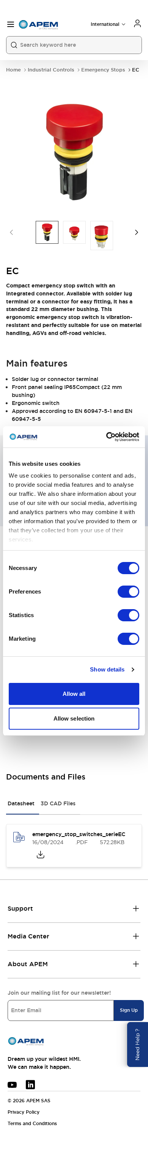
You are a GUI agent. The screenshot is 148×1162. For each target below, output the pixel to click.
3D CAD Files (58, 803)
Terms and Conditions (32, 1124)
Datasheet (21, 803)
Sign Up (129, 1010)
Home (13, 70)
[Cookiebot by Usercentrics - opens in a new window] (106, 437)
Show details (107, 669)
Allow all (74, 694)
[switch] (128, 592)
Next (136, 232)
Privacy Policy (23, 1112)
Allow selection (74, 718)
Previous (11, 232)
